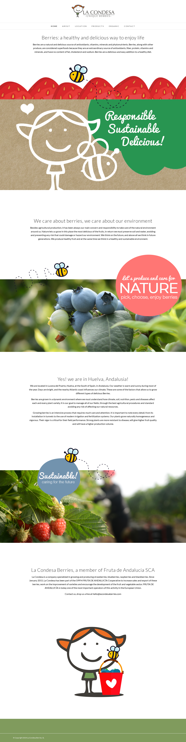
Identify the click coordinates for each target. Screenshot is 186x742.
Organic (114, 26)
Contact (129, 26)
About (66, 26)
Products (98, 26)
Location (81, 26)
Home (54, 26)
